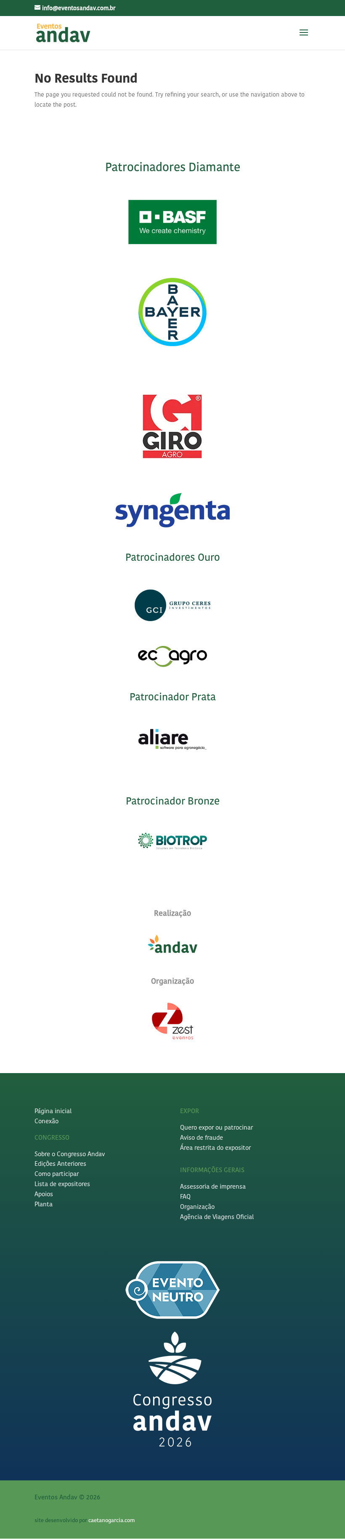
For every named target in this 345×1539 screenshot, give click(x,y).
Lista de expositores (62, 1184)
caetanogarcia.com (111, 1520)
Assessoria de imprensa (213, 1187)
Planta (43, 1205)
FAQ (185, 1197)
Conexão (46, 1122)
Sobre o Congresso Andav (69, 1155)
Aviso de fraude (201, 1138)
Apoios (43, 1195)
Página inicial (53, 1112)
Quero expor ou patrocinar (216, 1128)
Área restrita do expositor (215, 1148)
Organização (197, 1207)
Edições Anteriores (60, 1164)
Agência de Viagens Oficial (217, 1217)
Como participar (56, 1174)
